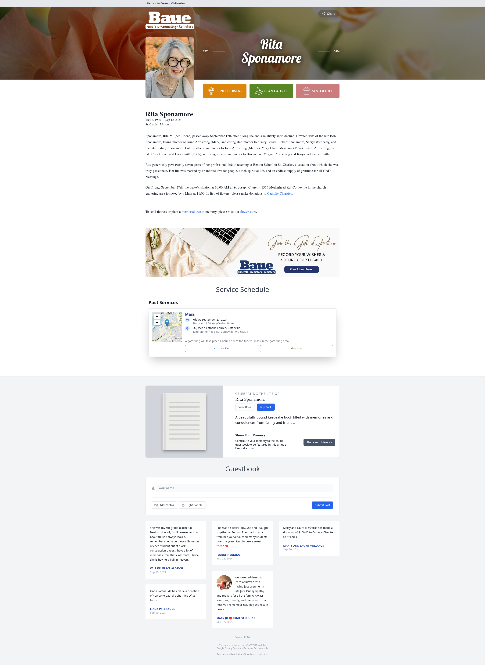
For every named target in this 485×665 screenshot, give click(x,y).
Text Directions (222, 348)
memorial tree (191, 211)
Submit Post (322, 505)
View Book (245, 407)
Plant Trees (297, 348)
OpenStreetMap (246, 654)
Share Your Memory (319, 442)
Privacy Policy (232, 648)
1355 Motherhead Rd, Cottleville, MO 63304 (220, 331)
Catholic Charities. (280, 193)
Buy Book (265, 407)
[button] (167, 323)
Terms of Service (253, 648)
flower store (248, 211)
